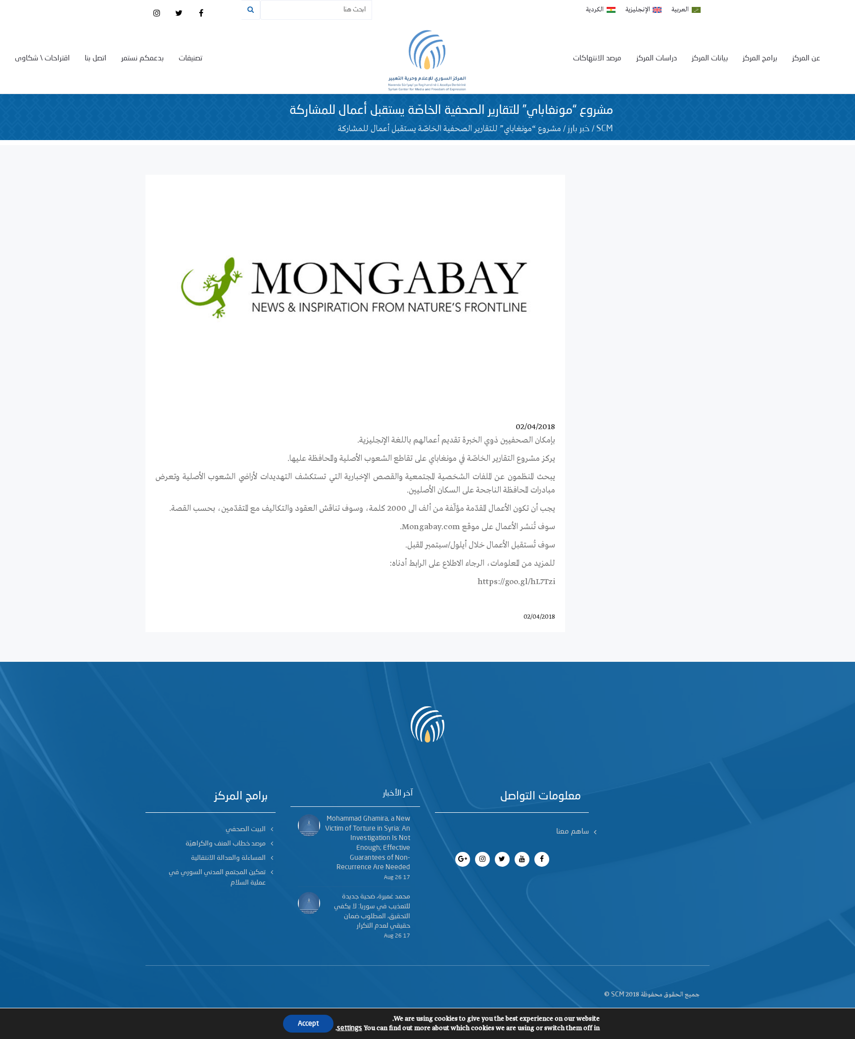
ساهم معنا (572, 832)
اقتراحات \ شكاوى (42, 58)
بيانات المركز (710, 58)
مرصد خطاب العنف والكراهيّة (226, 843)
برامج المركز (760, 58)
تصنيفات (190, 58)
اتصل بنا (95, 58)
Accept (308, 1023)
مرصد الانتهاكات (597, 58)
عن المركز (806, 58)
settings (349, 1028)
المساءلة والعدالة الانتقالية (228, 857)
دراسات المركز (656, 58)
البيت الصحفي (246, 829)
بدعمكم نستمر (142, 58)
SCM (604, 128)
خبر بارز (579, 128)
